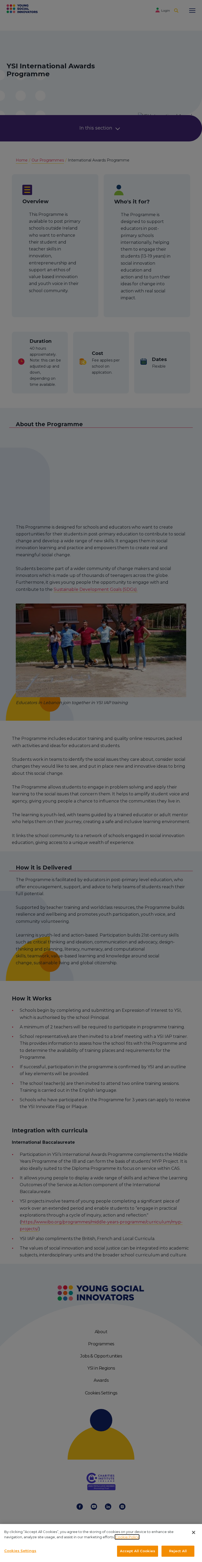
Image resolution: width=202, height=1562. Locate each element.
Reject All (178, 1551)
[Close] (193, 1532)
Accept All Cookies (137, 1551)
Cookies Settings (20, 1551)
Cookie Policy (127, 1537)
